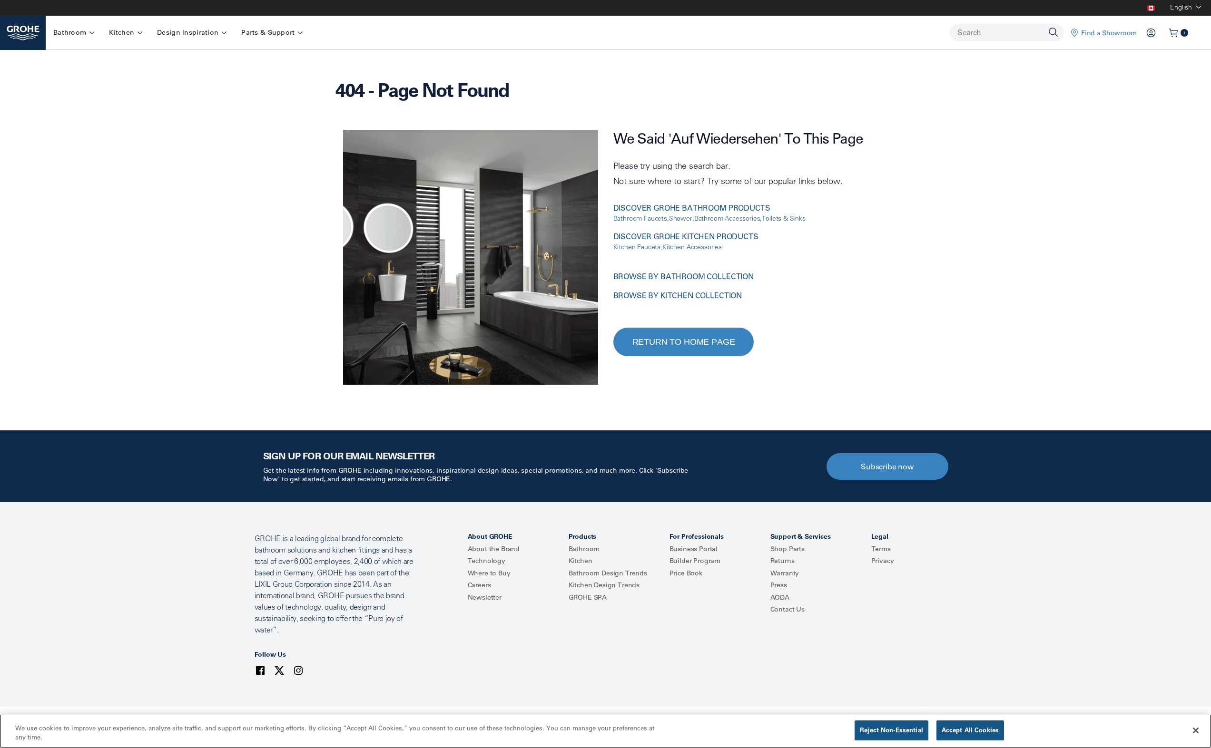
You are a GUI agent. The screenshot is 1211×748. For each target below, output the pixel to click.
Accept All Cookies (970, 730)
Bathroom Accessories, (728, 218)
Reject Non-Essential (891, 730)
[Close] (1195, 730)
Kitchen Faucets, (637, 247)
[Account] (1151, 32)
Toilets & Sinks (784, 218)
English (1181, 7)
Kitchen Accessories (692, 247)
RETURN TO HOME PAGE (683, 342)
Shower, (681, 218)
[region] (605, 731)
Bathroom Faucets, (641, 218)
